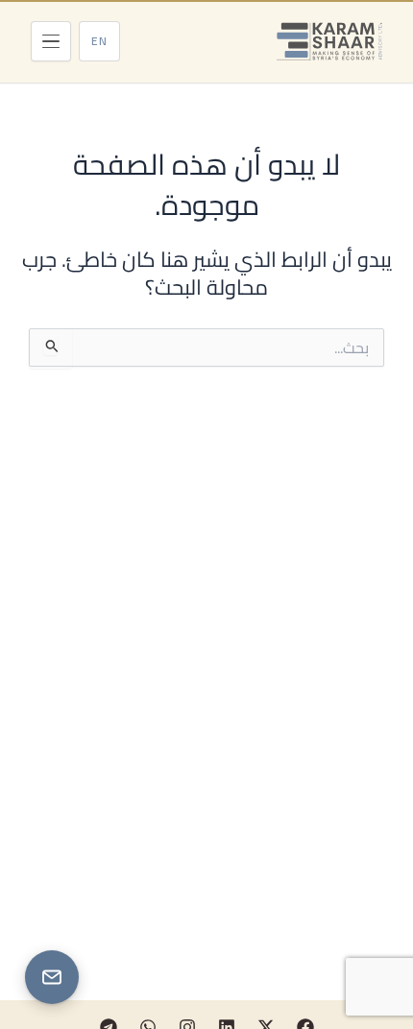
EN (99, 41)
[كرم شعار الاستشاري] (329, 41)
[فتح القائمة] (51, 41)
